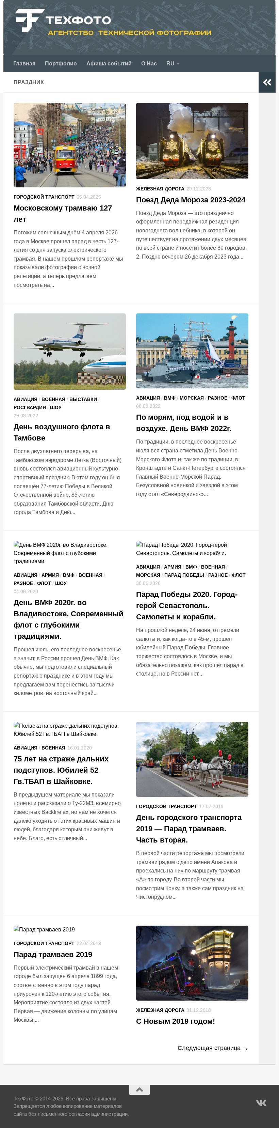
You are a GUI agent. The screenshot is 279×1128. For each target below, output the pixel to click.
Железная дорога (160, 188)
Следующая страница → (213, 1048)
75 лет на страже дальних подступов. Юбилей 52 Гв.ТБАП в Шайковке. (61, 770)
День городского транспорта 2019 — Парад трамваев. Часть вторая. (189, 828)
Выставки (83, 399)
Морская (192, 398)
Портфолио (61, 63)
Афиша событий (109, 63)
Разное (217, 398)
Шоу (56, 407)
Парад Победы (184, 575)
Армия (50, 575)
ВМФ (170, 398)
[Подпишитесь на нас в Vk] (260, 1103)
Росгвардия (30, 407)
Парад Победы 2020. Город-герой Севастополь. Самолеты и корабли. (186, 605)
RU (170, 63)
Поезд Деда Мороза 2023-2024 (190, 200)
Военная (53, 399)
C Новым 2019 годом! (175, 1021)
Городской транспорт (44, 197)
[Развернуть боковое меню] (267, 82)
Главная (24, 63)
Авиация (25, 399)
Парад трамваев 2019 (53, 954)
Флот (238, 398)
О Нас (149, 63)
